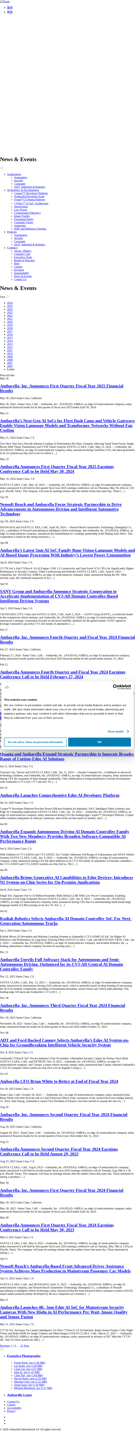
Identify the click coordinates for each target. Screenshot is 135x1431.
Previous (5, 1345)
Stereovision (21, 206)
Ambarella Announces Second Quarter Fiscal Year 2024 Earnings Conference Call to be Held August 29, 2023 (59, 1151)
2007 (10, 362)
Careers (18, 266)
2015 (10, 337)
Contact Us (20, 279)
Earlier (10, 369)
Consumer (19, 183)
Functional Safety (24, 219)
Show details (116, 731)
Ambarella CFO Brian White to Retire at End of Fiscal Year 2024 (59, 1081)
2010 (10, 353)
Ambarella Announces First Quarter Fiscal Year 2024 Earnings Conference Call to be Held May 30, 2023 (57, 1227)
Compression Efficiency (27, 212)
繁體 (10, 7)
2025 (10, 306)
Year (2, 296)
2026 (10, 302)
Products (12, 231)
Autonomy (20, 225)
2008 (10, 359)
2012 (10, 347)
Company (12, 247)
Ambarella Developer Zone (29, 196)
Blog (17, 263)
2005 (10, 366)
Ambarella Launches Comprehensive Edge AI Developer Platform (59, 795)
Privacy (11, 1411)
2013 (10, 344)
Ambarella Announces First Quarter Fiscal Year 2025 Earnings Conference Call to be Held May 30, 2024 (57, 469)
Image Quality (22, 216)
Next (26, 1345)
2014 (10, 340)
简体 (10, 12)
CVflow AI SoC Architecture (31, 203)
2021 (10, 318)
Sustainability (21, 273)
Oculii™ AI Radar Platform (29, 199)
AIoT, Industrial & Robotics (29, 186)
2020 (10, 321)
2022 (10, 315)
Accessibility (14, 1407)
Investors (19, 269)
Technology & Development (23, 190)
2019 (10, 325)
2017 (10, 331)
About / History (22, 250)
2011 (9, 350)
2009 (10, 356)
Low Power (20, 209)
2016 (10, 334)
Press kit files (7, 375)
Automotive (20, 177)
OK (100, 742)
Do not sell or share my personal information (35, 742)
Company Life (22, 254)
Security (18, 180)
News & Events (23, 276)
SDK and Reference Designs (30, 228)
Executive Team (23, 257)
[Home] (5, 1)
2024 (10, 309)
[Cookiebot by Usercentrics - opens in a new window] (115, 687)
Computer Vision (23, 222)
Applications (14, 174)
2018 (10, 328)
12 (21, 1345)
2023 (10, 312)
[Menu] (67, 150)
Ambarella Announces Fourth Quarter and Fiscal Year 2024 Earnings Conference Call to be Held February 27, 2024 (62, 674)
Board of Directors (24, 260)
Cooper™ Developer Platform (31, 193)
